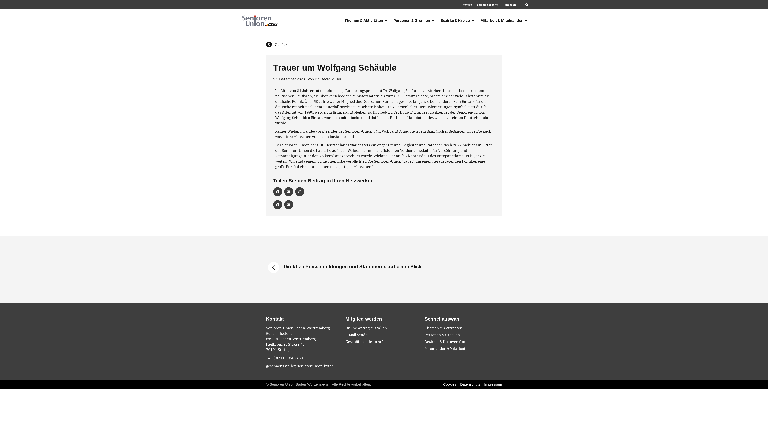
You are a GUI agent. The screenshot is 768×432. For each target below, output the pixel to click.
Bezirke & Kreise (455, 20)
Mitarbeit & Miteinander (501, 20)
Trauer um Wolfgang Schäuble (335, 67)
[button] (527, 5)
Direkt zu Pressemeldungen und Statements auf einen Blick (353, 266)
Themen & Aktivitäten (363, 20)
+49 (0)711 (275, 358)
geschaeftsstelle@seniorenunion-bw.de (300, 366)
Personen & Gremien (412, 20)
